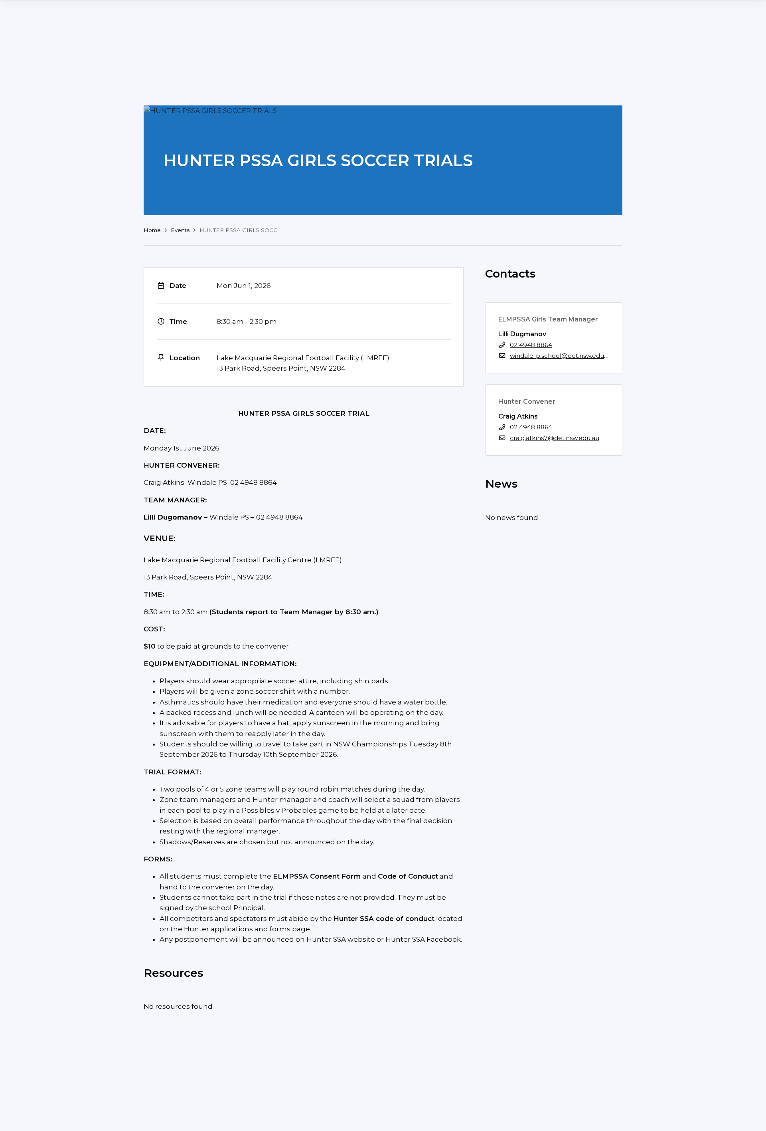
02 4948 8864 (531, 345)
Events (180, 230)
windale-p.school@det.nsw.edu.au (561, 355)
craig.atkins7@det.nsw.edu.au (554, 438)
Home (152, 230)
